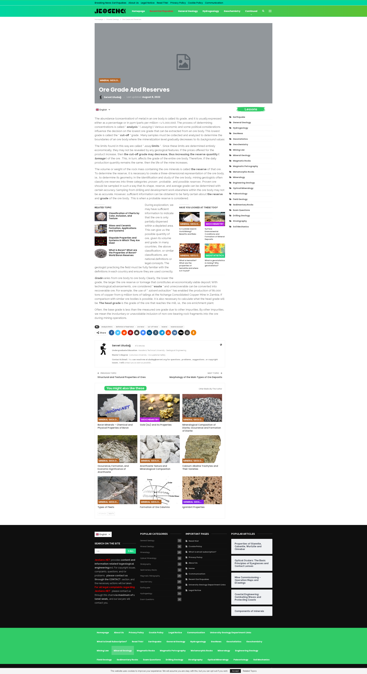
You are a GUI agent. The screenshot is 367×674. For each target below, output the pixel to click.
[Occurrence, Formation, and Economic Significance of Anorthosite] (117, 449)
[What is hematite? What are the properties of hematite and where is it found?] (189, 250)
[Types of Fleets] (117, 490)
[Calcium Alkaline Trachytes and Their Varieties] (202, 449)
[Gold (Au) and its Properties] (160, 408)
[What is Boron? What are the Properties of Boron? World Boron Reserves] (101, 253)
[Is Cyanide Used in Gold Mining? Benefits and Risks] (189, 219)
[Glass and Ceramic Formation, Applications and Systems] (101, 229)
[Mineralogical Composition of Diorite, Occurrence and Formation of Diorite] (202, 408)
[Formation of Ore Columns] (160, 490)
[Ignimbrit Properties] (202, 490)
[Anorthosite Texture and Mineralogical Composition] (160, 449)
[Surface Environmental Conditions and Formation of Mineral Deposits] (215, 219)
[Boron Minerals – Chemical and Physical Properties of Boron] (117, 408)
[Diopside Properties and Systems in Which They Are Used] (101, 241)
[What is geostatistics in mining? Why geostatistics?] (215, 250)
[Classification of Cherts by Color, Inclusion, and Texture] (101, 216)
